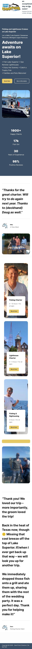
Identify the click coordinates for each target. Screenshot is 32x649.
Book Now (7, 81)
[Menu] (29, 7)
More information (22, 81)
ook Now (14, 311)
